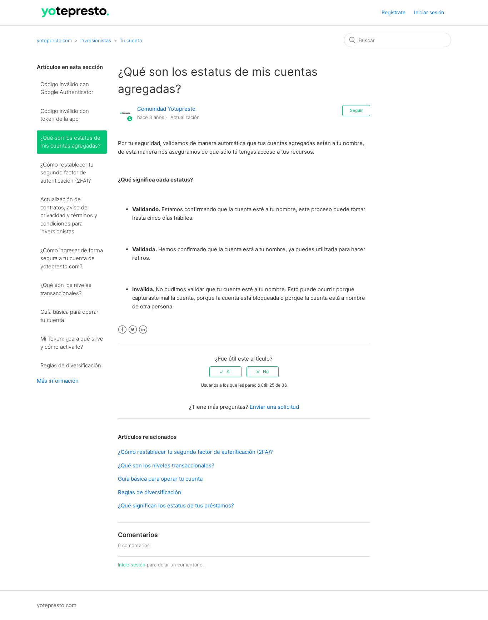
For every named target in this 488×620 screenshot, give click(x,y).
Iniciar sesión (429, 12)
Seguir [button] (356, 110)
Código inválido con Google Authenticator (66, 88)
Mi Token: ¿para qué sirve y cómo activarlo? (71, 342)
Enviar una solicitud (274, 406)
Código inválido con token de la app (64, 115)
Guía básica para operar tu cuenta (69, 315)
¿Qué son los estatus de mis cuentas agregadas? (70, 141)
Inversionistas (95, 40)
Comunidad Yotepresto (166, 108)
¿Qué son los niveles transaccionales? (65, 289)
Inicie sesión (131, 564)
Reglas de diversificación (70, 365)
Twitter (132, 329)
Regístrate (393, 12)
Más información (58, 380)
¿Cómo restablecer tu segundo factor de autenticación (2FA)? (67, 172)
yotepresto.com (54, 40)
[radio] (225, 371)
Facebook (122, 329)
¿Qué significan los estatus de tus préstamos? (176, 505)
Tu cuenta (131, 40)
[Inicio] (75, 19)
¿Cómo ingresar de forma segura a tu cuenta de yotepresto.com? (71, 258)
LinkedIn (143, 329)
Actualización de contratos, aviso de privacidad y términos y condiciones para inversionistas (68, 215)
